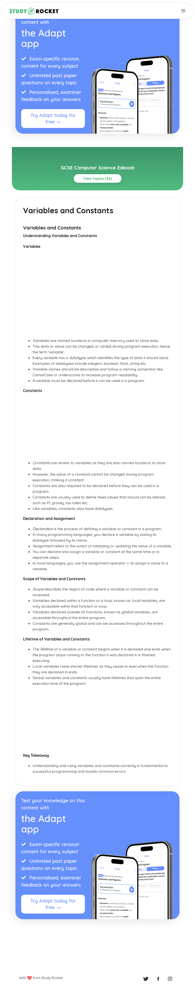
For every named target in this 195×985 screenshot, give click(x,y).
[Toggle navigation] (183, 10)
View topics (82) (97, 178)
